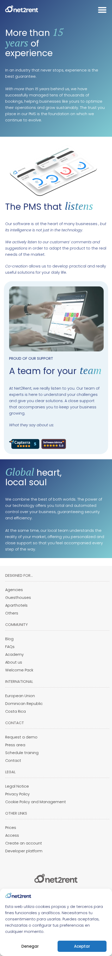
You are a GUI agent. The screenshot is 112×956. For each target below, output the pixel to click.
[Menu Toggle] (102, 9)
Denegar (30, 946)
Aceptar (82, 946)
